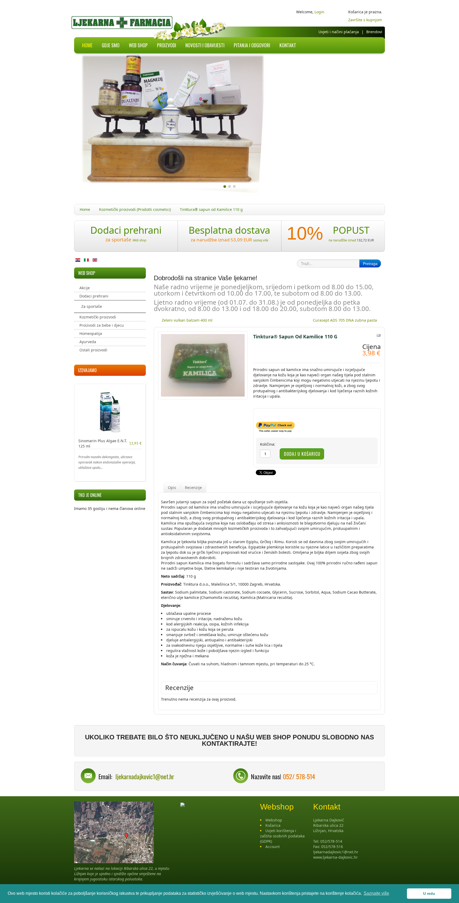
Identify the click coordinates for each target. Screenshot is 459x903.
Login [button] (319, 11)
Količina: (267, 444)
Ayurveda (87, 341)
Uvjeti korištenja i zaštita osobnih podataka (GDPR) (282, 836)
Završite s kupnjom (365, 19)
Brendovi (374, 31)
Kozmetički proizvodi (97, 317)
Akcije (84, 287)
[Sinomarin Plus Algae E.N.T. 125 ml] (110, 411)
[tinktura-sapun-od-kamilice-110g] (203, 365)
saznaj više (260, 240)
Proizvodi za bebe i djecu (101, 325)
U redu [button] (429, 893)
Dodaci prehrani (93, 296)
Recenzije (193, 487)
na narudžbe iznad (342, 240)
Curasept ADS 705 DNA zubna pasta (345, 320)
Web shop (139, 240)
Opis (172, 487)
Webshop (273, 820)
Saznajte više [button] (376, 893)
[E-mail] (378, 334)
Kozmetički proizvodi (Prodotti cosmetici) (135, 209)
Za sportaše (91, 306)
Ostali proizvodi (93, 349)
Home (85, 209)
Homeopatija (90, 333)
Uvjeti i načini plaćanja (338, 31)
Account (272, 846)
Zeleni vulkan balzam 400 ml (187, 320)
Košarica (272, 825)
